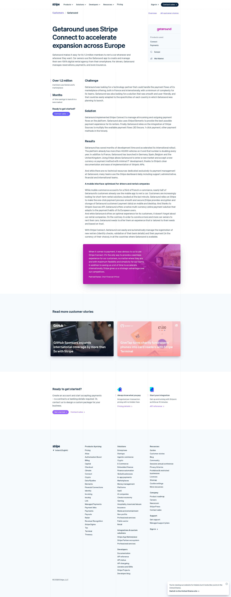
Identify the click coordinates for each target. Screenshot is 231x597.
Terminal (88, 531)
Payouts (88, 514)
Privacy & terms (156, 467)
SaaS (119, 490)
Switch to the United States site (183, 591)
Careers (153, 500)
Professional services (126, 517)
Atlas (87, 453)
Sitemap (153, 480)
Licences (153, 476)
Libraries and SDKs (125, 566)
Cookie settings (156, 483)
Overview (152, 13)
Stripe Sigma (90, 524)
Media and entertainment (127, 511)
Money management (126, 484)
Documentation (123, 553)
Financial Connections (94, 487)
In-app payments (124, 477)
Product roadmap (157, 496)
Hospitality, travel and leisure (129, 504)
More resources (156, 487)
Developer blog (123, 573)
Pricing (120, 4)
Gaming (120, 501)
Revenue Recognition (94, 521)
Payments (89, 511)
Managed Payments (93, 504)
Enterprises (122, 450)
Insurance (121, 507)
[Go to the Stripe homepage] (55, 446)
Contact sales (169, 4)
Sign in (154, 4)
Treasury (89, 534)
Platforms (121, 487)
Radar (87, 517)
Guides (153, 450)
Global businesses (125, 474)
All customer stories (169, 13)
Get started (59, 412)
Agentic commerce (125, 457)
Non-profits (122, 514)
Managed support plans (160, 523)
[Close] (226, 584)
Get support (155, 519)
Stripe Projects (123, 570)
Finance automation (125, 470)
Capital (88, 463)
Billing (87, 460)
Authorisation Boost (93, 457)
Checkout (89, 467)
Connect (88, 474)
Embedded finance (125, 467)
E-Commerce (122, 463)
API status (121, 560)
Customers (58, 12)
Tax (86, 527)
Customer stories (157, 453)
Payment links (91, 507)
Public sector (122, 521)
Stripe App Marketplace (127, 537)
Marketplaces (123, 480)
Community (155, 460)
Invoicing (88, 494)
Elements (89, 484)
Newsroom (154, 503)
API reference (156, 406)
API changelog (123, 563)
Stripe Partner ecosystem (128, 540)
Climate (88, 470)
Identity (88, 490)
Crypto (88, 477)
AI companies (123, 494)
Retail (119, 524)
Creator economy (124, 497)
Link (86, 501)
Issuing (88, 497)
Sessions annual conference (161, 463)
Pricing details (123, 406)
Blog (152, 457)
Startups (121, 453)
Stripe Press (155, 506)
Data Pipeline (90, 480)
